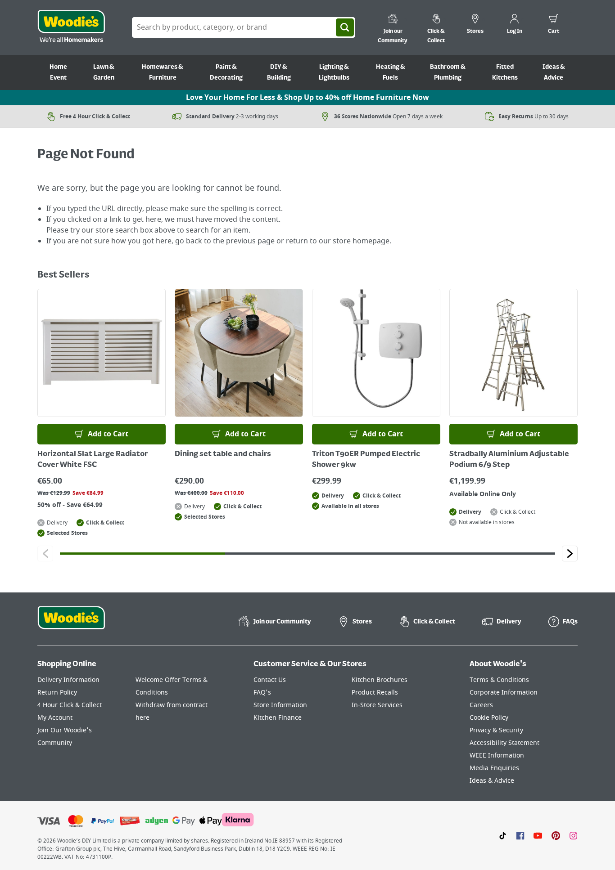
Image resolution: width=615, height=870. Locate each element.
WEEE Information (497, 755)
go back (188, 241)
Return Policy (57, 692)
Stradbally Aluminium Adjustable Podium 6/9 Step (509, 460)
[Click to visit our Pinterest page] (556, 835)
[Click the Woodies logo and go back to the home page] (71, 27)
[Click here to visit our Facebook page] (520, 835)
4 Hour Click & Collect (69, 705)
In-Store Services (377, 705)
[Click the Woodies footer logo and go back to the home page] (71, 623)
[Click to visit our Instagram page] (573, 835)
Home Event (58, 72)
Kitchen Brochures (379, 680)
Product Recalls (375, 692)
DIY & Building (279, 72)
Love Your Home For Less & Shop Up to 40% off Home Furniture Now (307, 97)
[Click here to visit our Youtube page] (538, 835)
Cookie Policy (489, 717)
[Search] (345, 27)
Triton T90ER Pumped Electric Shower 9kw (366, 460)
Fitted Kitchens (505, 72)
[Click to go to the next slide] (570, 553)
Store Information (280, 705)
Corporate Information (504, 692)
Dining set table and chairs (223, 454)
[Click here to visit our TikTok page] (502, 835)
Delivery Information (68, 680)
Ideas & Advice (554, 72)
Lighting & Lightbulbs (334, 72)
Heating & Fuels (390, 72)
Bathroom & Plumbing (448, 72)
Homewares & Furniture (162, 72)
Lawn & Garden (103, 72)
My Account (54, 717)
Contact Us (269, 680)
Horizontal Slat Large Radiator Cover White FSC (92, 460)
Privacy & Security (496, 730)
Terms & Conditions (499, 680)
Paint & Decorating (226, 72)
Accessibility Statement (504, 743)
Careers (481, 705)
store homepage (361, 241)
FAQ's (262, 692)
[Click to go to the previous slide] (45, 553)
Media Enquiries (494, 768)
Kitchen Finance (277, 717)
